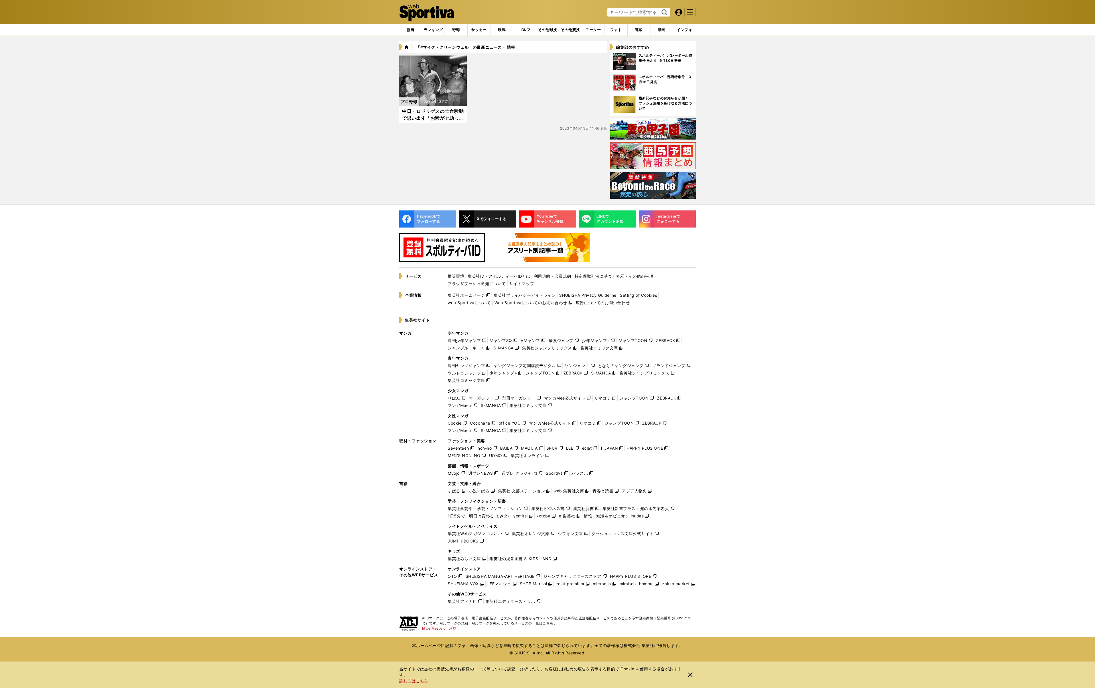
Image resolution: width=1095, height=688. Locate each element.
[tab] (456, 30)
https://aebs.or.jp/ (439, 628)
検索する (664, 12)
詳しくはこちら (413, 680)
